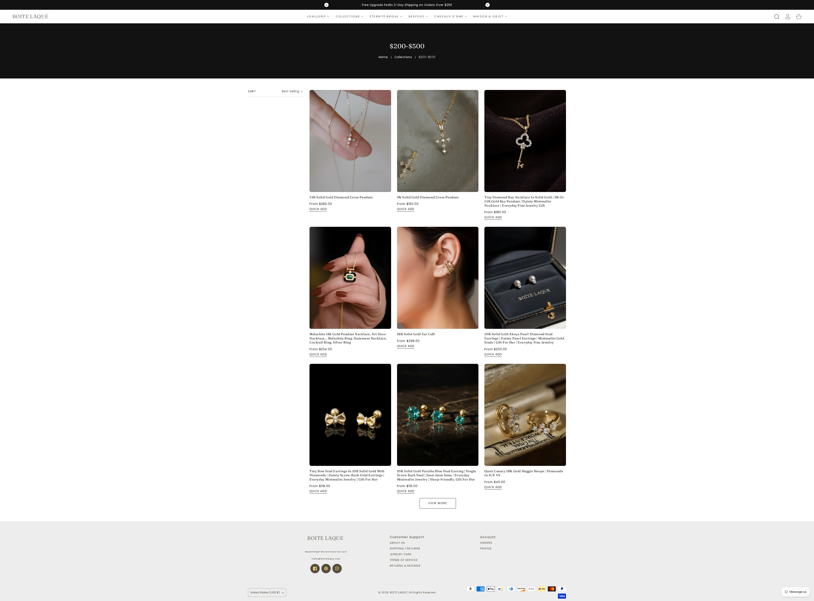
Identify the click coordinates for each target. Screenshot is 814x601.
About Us (397, 543)
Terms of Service (404, 560)
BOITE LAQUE (398, 592)
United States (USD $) (265, 592)
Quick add (318, 209)
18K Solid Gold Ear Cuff (416, 334)
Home (383, 57)
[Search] (776, 16)
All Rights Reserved (422, 592)
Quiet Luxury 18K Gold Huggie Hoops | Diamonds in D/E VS (523, 473)
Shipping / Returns (405, 549)
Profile (486, 549)
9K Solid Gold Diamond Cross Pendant (428, 197)
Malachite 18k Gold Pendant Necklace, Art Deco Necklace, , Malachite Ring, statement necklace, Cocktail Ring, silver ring (348, 338)
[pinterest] (326, 568)
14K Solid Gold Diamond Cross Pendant (341, 197)
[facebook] (315, 568)
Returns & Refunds (405, 566)
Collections (403, 57)
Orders (486, 543)
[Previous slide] (326, 5)
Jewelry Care (401, 554)
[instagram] (337, 568)
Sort (252, 91)
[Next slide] (487, 5)
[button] (318, 16)
